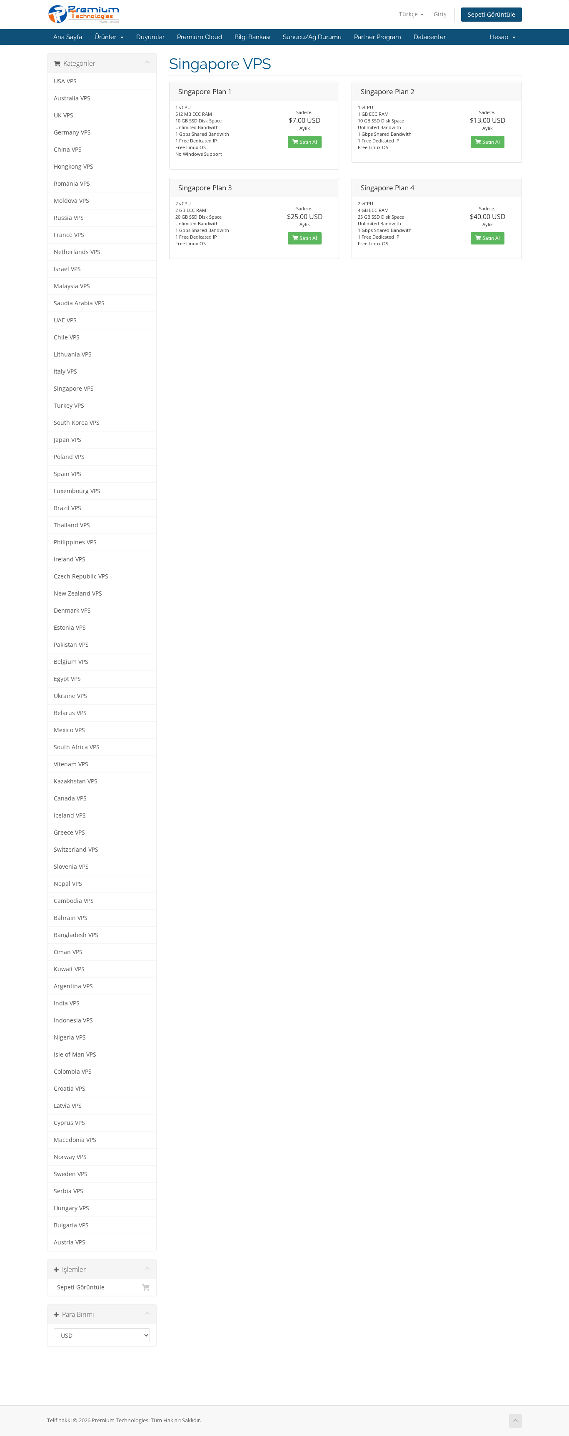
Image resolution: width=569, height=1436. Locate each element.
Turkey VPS (69, 405)
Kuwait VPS (69, 969)
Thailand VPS (72, 525)
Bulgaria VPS (71, 1225)
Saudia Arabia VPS (79, 303)
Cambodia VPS (74, 901)
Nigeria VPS (70, 1037)
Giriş (440, 14)
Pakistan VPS (71, 644)
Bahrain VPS (70, 918)
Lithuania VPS (73, 354)
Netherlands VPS (77, 252)
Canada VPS (70, 798)
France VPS (69, 235)
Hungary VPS (71, 1208)
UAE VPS (65, 320)
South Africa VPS (77, 747)
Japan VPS (67, 440)
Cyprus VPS (69, 1123)
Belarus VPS (70, 713)
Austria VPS (69, 1242)
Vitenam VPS (71, 764)
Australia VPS (72, 98)
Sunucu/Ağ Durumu (312, 37)
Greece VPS (69, 832)
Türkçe (409, 14)
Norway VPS (70, 1157)
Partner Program (377, 37)
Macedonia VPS (75, 1140)
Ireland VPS (69, 559)
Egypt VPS (67, 679)
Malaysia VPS (72, 286)
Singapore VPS (74, 388)
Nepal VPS (68, 884)
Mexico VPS (69, 730)
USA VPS (65, 81)
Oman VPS (68, 952)
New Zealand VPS (78, 593)
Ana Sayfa (67, 37)
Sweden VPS (70, 1174)
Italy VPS (65, 371)
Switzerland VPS (76, 849)
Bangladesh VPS (76, 935)
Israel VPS (67, 269)
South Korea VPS (77, 422)
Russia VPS (69, 218)
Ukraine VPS (70, 696)
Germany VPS (72, 132)
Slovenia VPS (71, 866)
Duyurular (150, 37)
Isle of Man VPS (75, 1054)
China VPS (68, 149)
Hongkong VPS (73, 166)
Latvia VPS (68, 1105)
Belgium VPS (71, 662)
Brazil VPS (67, 508)
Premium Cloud (199, 37)
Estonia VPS (70, 627)
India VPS (67, 1003)
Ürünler (107, 37)
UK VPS (63, 115)
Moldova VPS (71, 200)
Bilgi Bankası (252, 37)
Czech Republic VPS (81, 576)
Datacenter (430, 37)
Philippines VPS (75, 542)
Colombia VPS (73, 1071)
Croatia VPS (69, 1088)
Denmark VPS (72, 610)
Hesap (501, 37)
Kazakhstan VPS (75, 781)
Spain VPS (67, 474)
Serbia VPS (68, 1191)
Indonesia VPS (73, 1020)
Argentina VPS (73, 986)
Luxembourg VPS (77, 491)
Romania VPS (72, 183)
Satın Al (307, 141)
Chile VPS (67, 337)
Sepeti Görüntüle (491, 14)
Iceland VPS (70, 815)
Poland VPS (69, 457)
